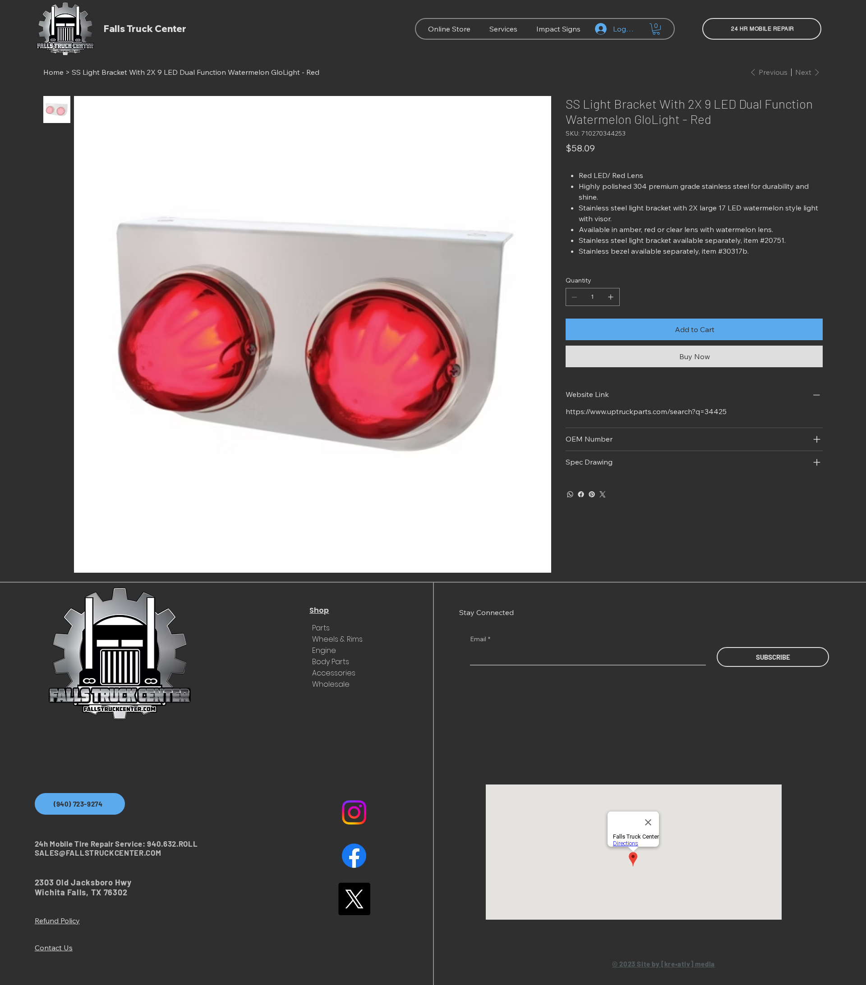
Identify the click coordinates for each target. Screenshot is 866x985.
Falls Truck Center (145, 28)
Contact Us (54, 947)
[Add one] (611, 297)
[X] (354, 899)
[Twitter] (602, 494)
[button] (656, 29)
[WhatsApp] (570, 494)
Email (480, 639)
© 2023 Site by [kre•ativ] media (663, 964)
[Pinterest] (591, 494)
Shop (319, 610)
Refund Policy (57, 920)
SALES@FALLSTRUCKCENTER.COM (98, 852)
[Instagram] (354, 812)
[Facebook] (580, 494)
